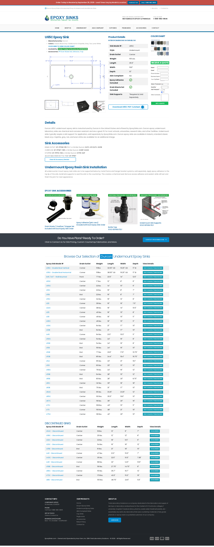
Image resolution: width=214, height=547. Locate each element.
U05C (48, 285)
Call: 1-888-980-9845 (148, 2)
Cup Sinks (113, 28)
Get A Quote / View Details (153, 268)
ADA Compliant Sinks (84, 511)
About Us (154, 8)
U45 (48, 334)
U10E (48, 294)
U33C (48, 325)
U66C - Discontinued (54, 471)
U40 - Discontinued (54, 453)
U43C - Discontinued (54, 457)
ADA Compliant (98, 28)
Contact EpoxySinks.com (155, 240)
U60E (48, 378)
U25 (47, 312)
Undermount (81, 28)
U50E (48, 343)
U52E (48, 352)
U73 (47, 409)
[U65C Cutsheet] (75, 74)
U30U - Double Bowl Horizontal (58, 272)
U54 (48, 361)
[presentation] (47, 76)
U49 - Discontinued (54, 462)
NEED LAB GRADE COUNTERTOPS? (133, 17)
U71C (48, 405)
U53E (48, 356)
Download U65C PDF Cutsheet (126, 107)
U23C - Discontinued (54, 444)
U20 (47, 303)
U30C (48, 321)
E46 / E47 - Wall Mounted (56, 277)
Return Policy (81, 522)
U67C (48, 401)
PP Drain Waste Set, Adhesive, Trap (71, 52)
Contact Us (133, 2)
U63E (48, 387)
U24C (48, 308)
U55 (48, 365)
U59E (48, 374)
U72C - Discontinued (54, 475)
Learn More (114, 520)
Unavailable (155, 431)
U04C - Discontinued (54, 431)
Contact (155, 28)
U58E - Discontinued (54, 466)
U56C (48, 370)
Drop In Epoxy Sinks (83, 506)
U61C (48, 383)
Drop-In (68, 28)
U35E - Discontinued (54, 449)
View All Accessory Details (59, 159)
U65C (48, 396)
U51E (48, 347)
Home (57, 28)
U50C (48, 339)
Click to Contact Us (51, 515)
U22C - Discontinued (54, 440)
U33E (48, 330)
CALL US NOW (157, 17)
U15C (48, 299)
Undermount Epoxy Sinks (85, 508)
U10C (48, 290)
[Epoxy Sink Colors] (160, 48)
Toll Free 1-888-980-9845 (54, 510)
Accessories (141, 28)
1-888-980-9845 (160, 19)
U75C (48, 414)
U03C (48, 281)
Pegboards (126, 28)
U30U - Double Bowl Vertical (57, 268)
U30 (47, 316)
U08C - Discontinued (54, 435)
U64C (48, 392)
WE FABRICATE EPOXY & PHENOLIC (136, 19)
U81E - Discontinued (54, 480)
